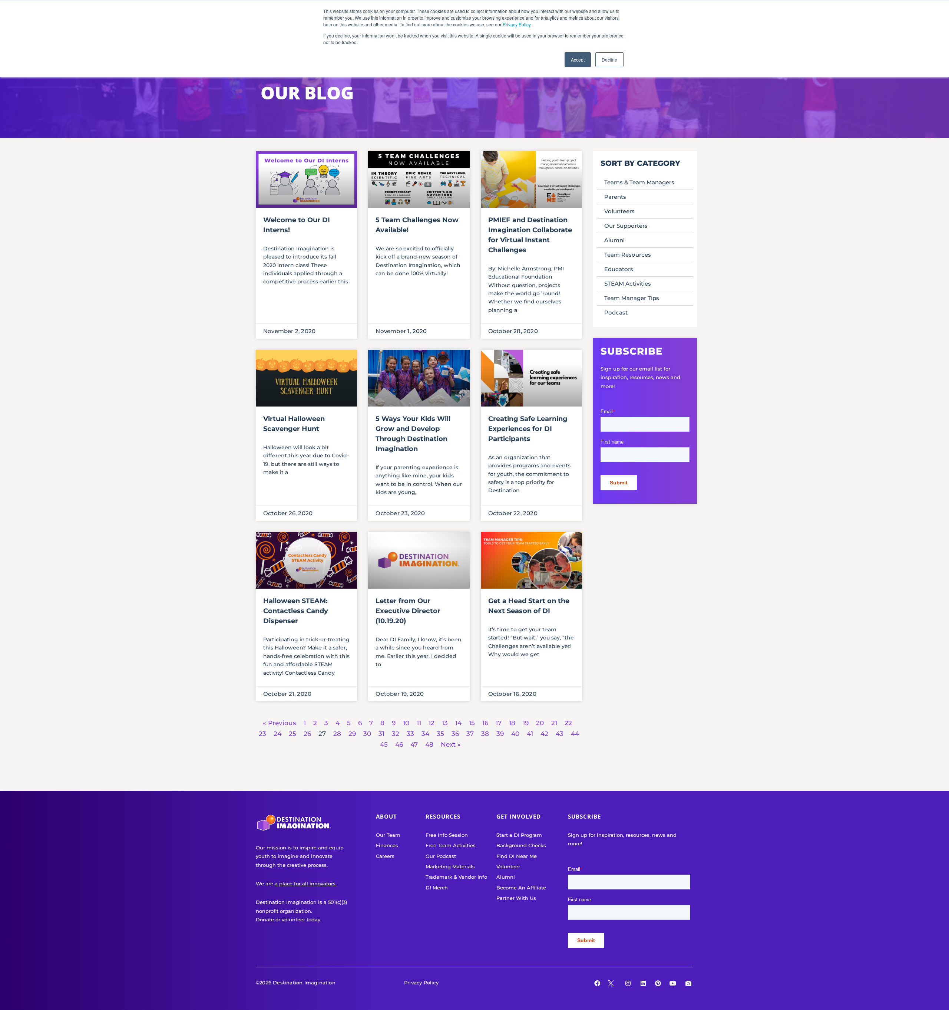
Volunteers (619, 211)
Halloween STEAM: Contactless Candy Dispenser (295, 611)
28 (337, 733)
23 (262, 733)
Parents (615, 196)
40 (515, 733)
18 (512, 723)
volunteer (293, 919)
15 (472, 723)
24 (277, 733)
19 (526, 723)
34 (425, 733)
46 (399, 744)
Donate (265, 919)
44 (575, 733)
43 (559, 733)
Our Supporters (626, 225)
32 (395, 733)
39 (500, 733)
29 (352, 733)
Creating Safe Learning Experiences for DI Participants (528, 429)
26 (307, 733)
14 (458, 723)
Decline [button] (609, 59)
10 (406, 723)
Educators (618, 269)
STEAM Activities (627, 283)
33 (410, 733)
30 (367, 733)
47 (414, 744)
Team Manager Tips (631, 298)
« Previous (279, 723)
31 (381, 733)
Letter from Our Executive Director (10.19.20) (408, 611)
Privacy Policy (516, 24)
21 (554, 723)
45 (384, 744)
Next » (451, 744)
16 (485, 723)
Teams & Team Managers (639, 182)
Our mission (271, 848)
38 (485, 733)
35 (440, 733)
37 (470, 733)
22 (568, 723)
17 (499, 723)
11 (419, 723)
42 (544, 733)
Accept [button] (578, 59)
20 (540, 723)
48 (429, 744)
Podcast (616, 312)
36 (455, 733)
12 (431, 723)
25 (292, 733)
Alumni (614, 240)
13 (445, 723)
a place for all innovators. (306, 883)
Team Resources (627, 254)
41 (530, 733)
